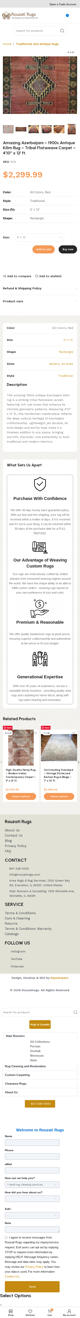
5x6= (8, 1208)
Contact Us (12, 1276)
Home (7, 44)
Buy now (68, 249)
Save (9, 727)
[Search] (62, 31)
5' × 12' (68, 340)
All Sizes (67, 364)
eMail (8, 1164)
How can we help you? (20, 1178)
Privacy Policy (34, 1266)
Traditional (65, 376)
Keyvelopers (59, 978)
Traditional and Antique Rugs (37, 44)
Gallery (54, 364)
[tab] (40, 1024)
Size (6, 237)
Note (8, 1223)
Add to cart (43, 249)
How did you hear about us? (24, 1192)
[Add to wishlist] (35, 733)
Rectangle (66, 352)
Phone (9, 1150)
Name (8, 1136)
